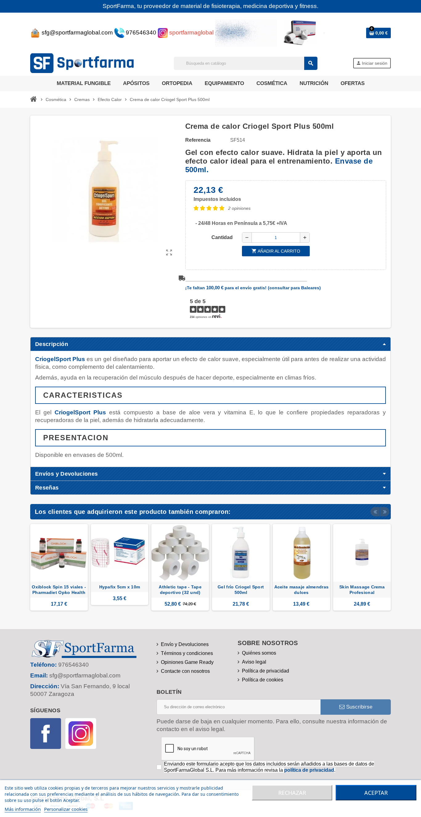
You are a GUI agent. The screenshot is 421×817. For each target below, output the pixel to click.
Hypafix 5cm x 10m (119, 586)
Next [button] (384, 511)
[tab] (210, 344)
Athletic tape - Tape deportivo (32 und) (180, 589)
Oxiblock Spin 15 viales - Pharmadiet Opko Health (59, 589)
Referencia (198, 140)
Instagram (80, 733)
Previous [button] (375, 511)
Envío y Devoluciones (185, 644)
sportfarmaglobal (191, 32)
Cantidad (222, 237)
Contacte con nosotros (185, 671)
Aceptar (376, 792)
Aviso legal (254, 662)
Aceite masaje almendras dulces (301, 589)
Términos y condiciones (187, 653)
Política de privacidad (265, 670)
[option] (59, 567)
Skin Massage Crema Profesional (362, 589)
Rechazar (292, 792)
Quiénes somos (259, 653)
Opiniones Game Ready (187, 662)
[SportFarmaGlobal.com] (84, 62)
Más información (23, 809)
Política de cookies (262, 679)
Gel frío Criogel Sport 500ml (241, 589)
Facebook (45, 733)
